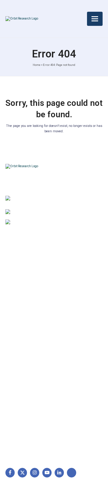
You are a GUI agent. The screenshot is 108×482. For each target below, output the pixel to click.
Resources (18, 307)
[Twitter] (22, 472)
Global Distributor (76, 269)
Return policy (72, 279)
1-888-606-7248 (44, 212)
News (13, 288)
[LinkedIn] (59, 472)
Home (36, 64)
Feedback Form (74, 317)
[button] (95, 19)
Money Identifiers (25, 406)
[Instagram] (34, 472)
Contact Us (19, 317)
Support (16, 279)
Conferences (71, 307)
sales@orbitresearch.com (51, 222)
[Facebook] (10, 472)
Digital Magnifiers (24, 439)
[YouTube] (47, 472)
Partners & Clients (25, 326)
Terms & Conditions (78, 288)
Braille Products (23, 359)
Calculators (19, 397)
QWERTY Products (26, 378)
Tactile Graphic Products (32, 387)
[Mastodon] (71, 472)
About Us (17, 269)
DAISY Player (21, 368)
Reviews (16, 298)
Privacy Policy (72, 298)
